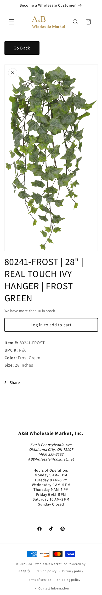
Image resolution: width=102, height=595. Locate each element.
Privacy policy (72, 571)
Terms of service (39, 580)
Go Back (22, 48)
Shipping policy (69, 580)
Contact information (53, 588)
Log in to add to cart (51, 325)
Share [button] (15, 382)
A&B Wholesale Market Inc (48, 564)
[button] (11, 22)
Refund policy (46, 571)
